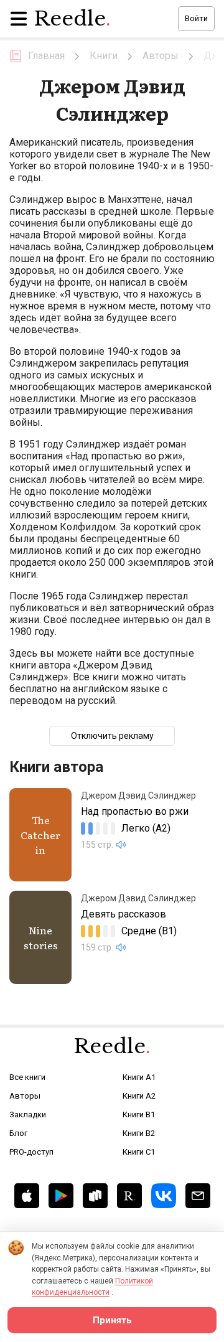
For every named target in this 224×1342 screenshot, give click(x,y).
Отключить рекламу (112, 736)
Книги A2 (139, 1095)
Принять (112, 1320)
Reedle (72, 18)
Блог (18, 1133)
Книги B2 (139, 1133)
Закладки (27, 1114)
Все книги (27, 1077)
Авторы (24, 1095)
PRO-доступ (31, 1152)
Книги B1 (139, 1114)
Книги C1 (139, 1152)
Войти (196, 18)
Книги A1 (139, 1077)
